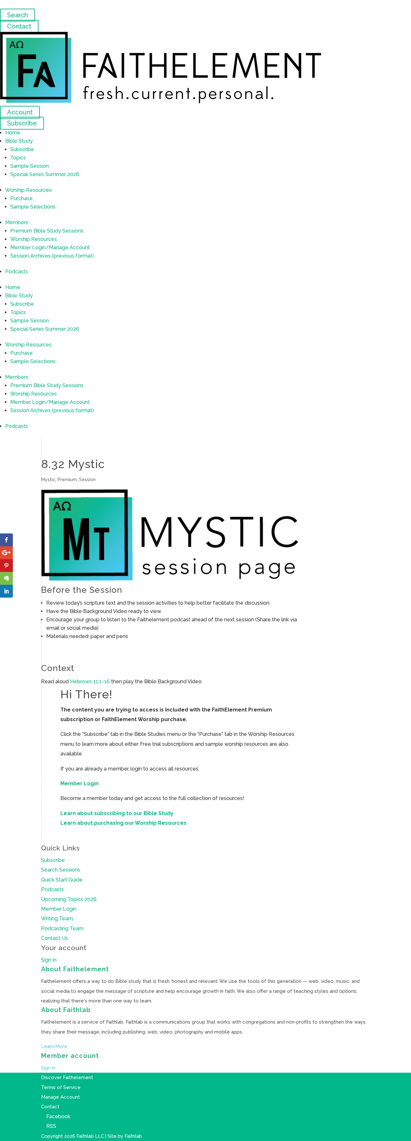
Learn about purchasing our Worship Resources (123, 823)
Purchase (21, 198)
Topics (18, 158)
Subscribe (22, 123)
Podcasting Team (62, 928)
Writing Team (57, 918)
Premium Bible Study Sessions (46, 231)
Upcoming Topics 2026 (69, 899)
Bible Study (19, 141)
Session (87, 479)
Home (12, 133)
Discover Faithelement (67, 1077)
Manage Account (60, 1097)
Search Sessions (60, 870)
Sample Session (29, 166)
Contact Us (54, 938)
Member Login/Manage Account (50, 247)
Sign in (49, 960)
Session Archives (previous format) (52, 256)
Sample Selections (33, 207)
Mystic (48, 479)
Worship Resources (28, 190)
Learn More (54, 1046)
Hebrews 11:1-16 (90, 681)
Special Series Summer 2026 (44, 174)
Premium (67, 479)
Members (16, 222)
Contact (19, 26)
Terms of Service (61, 1087)
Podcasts (16, 271)
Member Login (79, 783)
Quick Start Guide (62, 880)
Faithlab (133, 1136)
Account (20, 112)
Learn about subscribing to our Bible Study (116, 813)
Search (17, 15)
